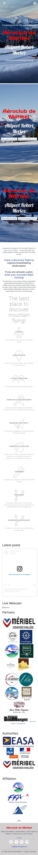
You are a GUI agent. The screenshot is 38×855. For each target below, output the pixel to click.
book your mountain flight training (19, 276)
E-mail (19, 838)
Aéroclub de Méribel (19, 827)
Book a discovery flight (9, 139)
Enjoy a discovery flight (17, 260)
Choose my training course (27, 139)
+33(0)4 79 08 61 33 (19, 847)
